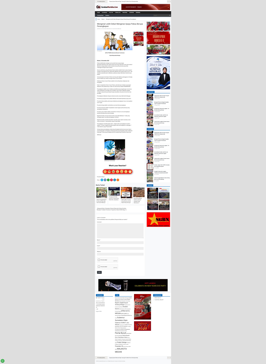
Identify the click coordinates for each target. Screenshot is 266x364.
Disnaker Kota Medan (118, 306)
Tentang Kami (100, 15)
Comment (99, 222)
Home (98, 12)
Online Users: (157, 297)
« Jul (97, 309)
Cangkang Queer (127, 304)
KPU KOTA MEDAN (123, 326)
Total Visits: (157, 299)
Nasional (125, 12)
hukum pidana (115, 70)
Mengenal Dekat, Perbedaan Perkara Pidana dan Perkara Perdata (111, 208)
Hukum (103, 19)
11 (97, 302)
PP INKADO (128, 342)
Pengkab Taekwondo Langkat (120, 340)
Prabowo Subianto (119, 344)
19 (99, 304)
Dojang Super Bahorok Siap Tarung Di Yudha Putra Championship (123, 1)
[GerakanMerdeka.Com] (107, 7)
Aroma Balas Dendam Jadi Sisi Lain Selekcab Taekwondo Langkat (164, 207)
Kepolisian (120, 81)
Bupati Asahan (124, 299)
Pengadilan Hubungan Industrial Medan (124, 339)
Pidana (98, 63)
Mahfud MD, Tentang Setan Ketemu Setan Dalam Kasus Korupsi (126, 201)
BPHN (120, 299)
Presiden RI (119, 346)
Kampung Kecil (122, 324)
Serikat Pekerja (125, 346)
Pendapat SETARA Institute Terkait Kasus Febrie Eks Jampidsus (114, 198)
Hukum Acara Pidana (117, 78)
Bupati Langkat (119, 303)
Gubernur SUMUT (120, 323)
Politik (111, 12)
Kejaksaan (125, 81)
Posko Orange (121, 342)
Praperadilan (117, 121)
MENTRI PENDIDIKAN (125, 329)
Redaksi (107, 15)
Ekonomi (131, 12)
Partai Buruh (120, 333)
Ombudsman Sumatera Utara (121, 330)
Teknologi (117, 12)
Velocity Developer (122, 361)
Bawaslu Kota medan (118, 297)
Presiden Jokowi (125, 344)
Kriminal (138, 12)
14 (101, 302)
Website (99, 251)
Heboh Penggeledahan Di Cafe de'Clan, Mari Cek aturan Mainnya (102, 201)
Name (98, 240)
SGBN (130, 346)
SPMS (116, 349)
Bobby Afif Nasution (125, 297)
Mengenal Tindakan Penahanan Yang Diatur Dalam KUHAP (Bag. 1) (111, 209)
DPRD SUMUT (124, 313)
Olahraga (104, 12)
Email (98, 245)
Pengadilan (99, 82)
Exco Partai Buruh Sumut (124, 315)
